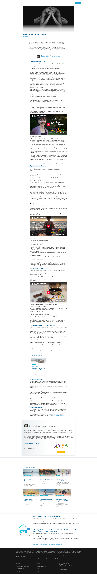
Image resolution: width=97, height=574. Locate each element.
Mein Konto (18, 564)
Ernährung (66, 2)
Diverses (72, 2)
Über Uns (17, 570)
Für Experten (77, 2)
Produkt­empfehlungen (20, 568)
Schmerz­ (56, 2)
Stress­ (61, 2)
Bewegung (50, 2)
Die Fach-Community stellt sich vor (22, 566)
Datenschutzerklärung (41, 566)
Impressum (39, 564)
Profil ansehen (61, 452)
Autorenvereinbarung (41, 571)
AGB (38, 568)
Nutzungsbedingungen (41, 570)
